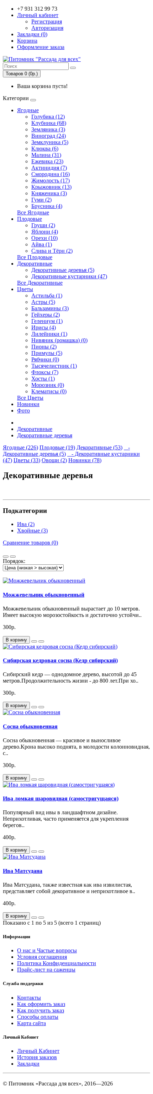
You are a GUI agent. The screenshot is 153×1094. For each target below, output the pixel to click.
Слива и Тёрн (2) (52, 251)
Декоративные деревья (44, 435)
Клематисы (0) (49, 391)
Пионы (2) (44, 347)
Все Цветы (30, 398)
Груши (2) (43, 225)
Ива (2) (26, 524)
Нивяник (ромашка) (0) (59, 340)
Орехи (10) (44, 238)
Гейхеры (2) (45, 315)
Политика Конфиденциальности (56, 963)
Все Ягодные (33, 212)
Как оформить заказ (41, 1004)
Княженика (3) (49, 193)
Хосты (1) (43, 379)
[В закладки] (34, 641)
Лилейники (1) (49, 334)
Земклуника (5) (49, 142)
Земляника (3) (48, 129)
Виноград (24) (48, 136)
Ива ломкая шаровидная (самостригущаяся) (60, 798)
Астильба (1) (46, 295)
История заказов (37, 1057)
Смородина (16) (50, 174)
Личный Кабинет (38, 1051)
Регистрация (46, 21)
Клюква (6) (44, 149)
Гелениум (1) (47, 321)
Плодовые (29, 219)
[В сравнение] (41, 641)
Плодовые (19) (57, 447)
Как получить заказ (40, 1010)
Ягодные (28, 110)
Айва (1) (41, 244)
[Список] (6, 557)
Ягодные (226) (20, 447)
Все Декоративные (40, 283)
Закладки (28, 1064)
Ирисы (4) (43, 327)
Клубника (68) (48, 123)
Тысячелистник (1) (54, 366)
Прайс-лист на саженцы (46, 970)
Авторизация (47, 28)
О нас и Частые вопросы (47, 950)
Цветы (25, 289)
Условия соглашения (42, 957)
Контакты (29, 998)
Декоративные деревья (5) (62, 270)
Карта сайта (31, 1023)
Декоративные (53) (99, 447)
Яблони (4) (44, 232)
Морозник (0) (47, 385)
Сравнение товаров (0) (30, 543)
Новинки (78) (84, 460)
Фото (23, 410)
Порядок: (14, 561)
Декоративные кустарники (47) (69, 276)
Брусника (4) (46, 206)
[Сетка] (13, 557)
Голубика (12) (48, 117)
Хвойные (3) (32, 530)
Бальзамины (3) (50, 308)
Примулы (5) (46, 353)
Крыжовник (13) (51, 187)
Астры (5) (43, 302)
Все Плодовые (34, 257)
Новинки (28, 404)
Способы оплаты (37, 1017)
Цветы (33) (27, 460)
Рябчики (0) (45, 359)
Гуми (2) (41, 200)
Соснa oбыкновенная (30, 726)
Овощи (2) (54, 460)
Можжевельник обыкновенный (43, 595)
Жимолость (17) (50, 180)
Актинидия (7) (49, 168)
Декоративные (34, 264)
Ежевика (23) (47, 161)
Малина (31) (46, 155)
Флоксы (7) (44, 372)
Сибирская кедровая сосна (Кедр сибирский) (60, 660)
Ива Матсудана (22, 871)
